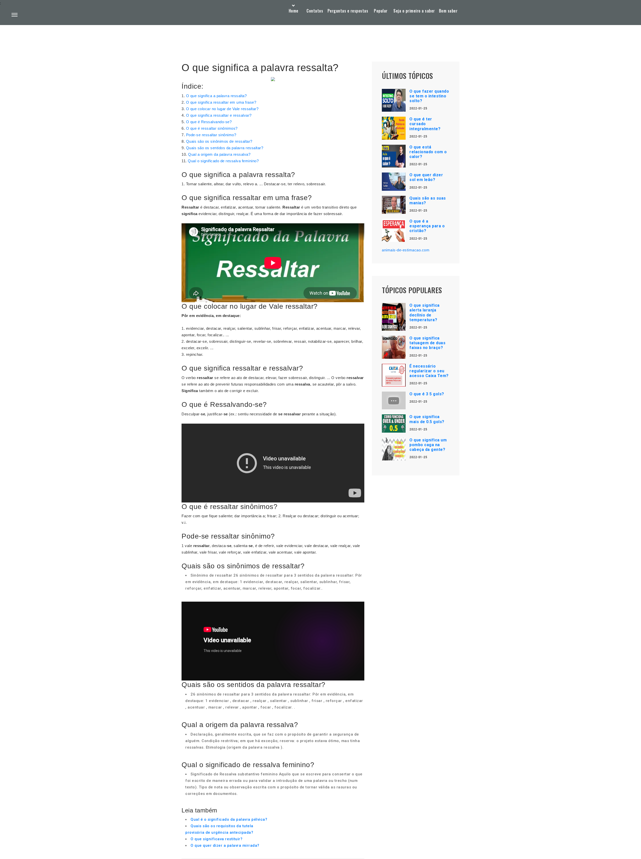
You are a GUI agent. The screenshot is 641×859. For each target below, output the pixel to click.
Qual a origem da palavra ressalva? (219, 154)
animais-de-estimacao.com (405, 250)
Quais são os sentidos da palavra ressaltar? (224, 148)
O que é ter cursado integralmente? (424, 124)
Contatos (314, 11)
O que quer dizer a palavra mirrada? (225, 845)
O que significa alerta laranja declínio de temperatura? (424, 312)
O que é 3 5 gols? (426, 394)
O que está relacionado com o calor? (428, 152)
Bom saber (448, 11)
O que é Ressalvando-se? (209, 122)
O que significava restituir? (216, 839)
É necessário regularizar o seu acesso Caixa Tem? (429, 371)
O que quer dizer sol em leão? (426, 177)
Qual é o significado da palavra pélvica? (229, 819)
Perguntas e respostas (348, 11)
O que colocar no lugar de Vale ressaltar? (222, 109)
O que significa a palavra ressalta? (216, 96)
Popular (381, 11)
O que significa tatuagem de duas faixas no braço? (427, 343)
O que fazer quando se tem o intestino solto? (429, 96)
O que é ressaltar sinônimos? (212, 128)
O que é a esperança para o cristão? (427, 226)
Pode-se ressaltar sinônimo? (211, 135)
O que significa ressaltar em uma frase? (221, 102)
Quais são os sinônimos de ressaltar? (219, 141)
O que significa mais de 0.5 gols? (426, 419)
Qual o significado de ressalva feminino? (223, 161)
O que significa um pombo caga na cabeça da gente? (428, 445)
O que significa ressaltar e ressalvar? (219, 115)
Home (293, 11)
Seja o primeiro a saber (414, 11)
